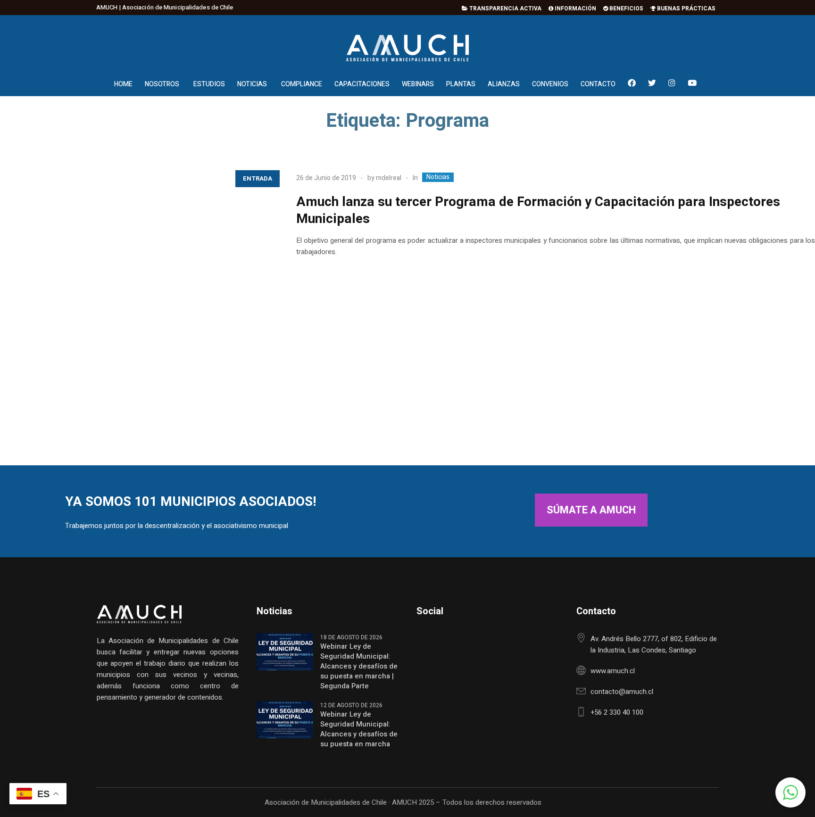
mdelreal (388, 178)
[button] (790, 792)
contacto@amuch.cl (621, 691)
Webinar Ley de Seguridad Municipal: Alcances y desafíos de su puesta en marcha (359, 729)
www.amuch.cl (612, 671)
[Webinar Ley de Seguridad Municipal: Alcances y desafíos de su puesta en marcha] (285, 719)
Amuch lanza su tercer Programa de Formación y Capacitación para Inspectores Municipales (538, 210)
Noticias (437, 177)
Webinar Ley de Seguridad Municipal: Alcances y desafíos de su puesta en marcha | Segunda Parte (359, 666)
